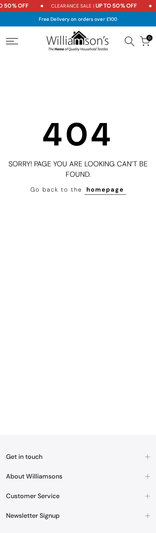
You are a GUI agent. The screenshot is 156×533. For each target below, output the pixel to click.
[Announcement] (88, 6)
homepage (105, 190)
